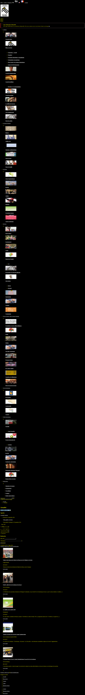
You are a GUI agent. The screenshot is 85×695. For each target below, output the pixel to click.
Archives (10, 444)
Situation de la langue (10, 486)
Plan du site (5, 679)
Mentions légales (6, 685)
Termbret (10, 55)
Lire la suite (5, 569)
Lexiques (7, 493)
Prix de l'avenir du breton (10, 385)
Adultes (7, 196)
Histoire (7, 132)
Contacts (7, 414)
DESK (9, 285)
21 (6, 546)
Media (6, 334)
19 (8, 530)
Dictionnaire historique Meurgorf (12, 470)
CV (8, 263)
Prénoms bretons (9, 360)
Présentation (8, 397)
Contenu (5, 2)
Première (2, 546)
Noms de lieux (8, 158)
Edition (7, 342)
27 (12, 546)
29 (14, 546)
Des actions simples (9, 368)
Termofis (7, 426)
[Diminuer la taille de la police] (1, 510)
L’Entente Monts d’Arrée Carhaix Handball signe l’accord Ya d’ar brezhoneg (19, 659)
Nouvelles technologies (10, 351)
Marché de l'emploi (9, 259)
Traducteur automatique (10, 461)
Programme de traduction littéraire (12, 272)
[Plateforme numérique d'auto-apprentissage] (10, 185)
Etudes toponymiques (10, 495)
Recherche (10, 2)
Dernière (17, 546)
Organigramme (8, 39)
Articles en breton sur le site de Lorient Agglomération (14, 634)
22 (7, 546)
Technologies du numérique (14, 59)
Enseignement (8, 242)
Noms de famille (8, 167)
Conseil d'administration (10, 73)
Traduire (7, 305)
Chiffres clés (8, 141)
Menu (1, 2)
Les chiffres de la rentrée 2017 (9, 609)
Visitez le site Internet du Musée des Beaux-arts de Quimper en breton (17, 560)
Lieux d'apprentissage (10, 178)
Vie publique (8, 490)
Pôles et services (8, 47)
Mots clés (2, 538)
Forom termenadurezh (10, 439)
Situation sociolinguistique (10, 149)
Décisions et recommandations (14, 86)
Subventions (8, 281)
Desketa (7, 187)
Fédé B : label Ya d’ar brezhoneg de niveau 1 (12, 584)
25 (10, 546)
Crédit (4, 683)
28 (13, 546)
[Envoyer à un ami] (8, 510)
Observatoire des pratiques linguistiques (16, 62)
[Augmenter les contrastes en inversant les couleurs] (4, 510)
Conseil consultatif (9, 95)
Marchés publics (8, 120)
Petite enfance (8, 233)
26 (11, 546)
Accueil (4, 501)
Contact (26, 2)
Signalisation (8, 296)
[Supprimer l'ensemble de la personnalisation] (5, 510)
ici (49, 26)
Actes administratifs (9, 112)
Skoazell (9, 288)
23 (8, 546)
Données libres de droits (10, 478)
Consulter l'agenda (4, 515)
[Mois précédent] (0, 524)
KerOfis (7, 453)
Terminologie (8, 313)
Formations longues (9, 213)
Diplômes (7, 204)
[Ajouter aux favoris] (10, 510)
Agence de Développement (13, 64)
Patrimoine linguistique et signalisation (16, 57)
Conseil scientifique (9, 81)
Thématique (2, 540)
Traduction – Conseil (12, 52)
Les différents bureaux (10, 103)
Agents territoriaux (9, 221)
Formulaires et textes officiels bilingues (13, 325)
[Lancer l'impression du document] (7, 510)
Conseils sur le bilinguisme (11, 377)
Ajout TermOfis (11, 431)
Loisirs (6, 250)
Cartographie (8, 406)
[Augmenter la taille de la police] (2, 510)
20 (5, 546)
